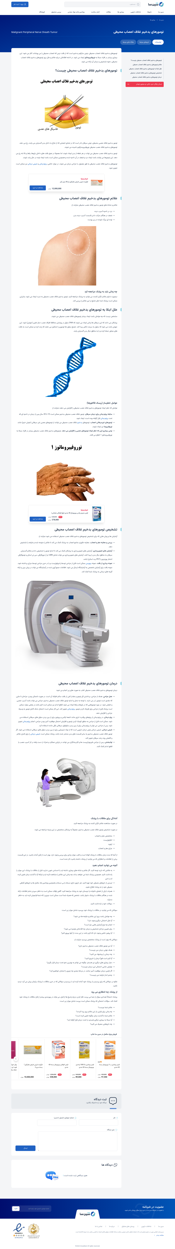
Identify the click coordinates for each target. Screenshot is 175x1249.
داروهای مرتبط (144, 42)
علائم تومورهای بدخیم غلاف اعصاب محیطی (147, 64)
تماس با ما (98, 1226)
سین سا (161, 20)
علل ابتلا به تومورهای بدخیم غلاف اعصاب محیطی (145, 68)
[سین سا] (87, 1214)
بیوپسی (88, 563)
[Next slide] (16, 1058)
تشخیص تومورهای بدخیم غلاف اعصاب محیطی (146, 73)
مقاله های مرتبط (128, 42)
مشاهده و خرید (38, 188)
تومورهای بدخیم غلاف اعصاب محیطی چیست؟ (146, 60)
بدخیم (79, 422)
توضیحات (158, 42)
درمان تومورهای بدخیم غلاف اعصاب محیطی (147, 77)
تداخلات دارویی (146, 1226)
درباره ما (112, 1226)
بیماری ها (152, 20)
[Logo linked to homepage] (156, 4)
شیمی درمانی (33, 164)
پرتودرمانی (43, 164)
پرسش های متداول (128, 1226)
